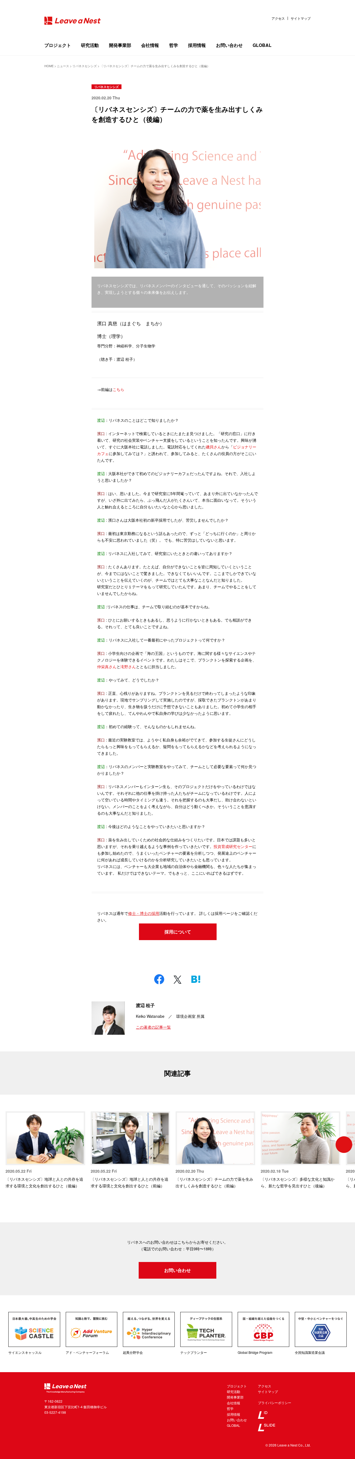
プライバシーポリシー (274, 1402)
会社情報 (150, 45)
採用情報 (197, 45)
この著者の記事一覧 (153, 1027)
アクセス (278, 18)
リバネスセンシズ (106, 87)
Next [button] (344, 1144)
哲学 (173, 45)
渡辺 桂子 (145, 1005)
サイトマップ (301, 18)
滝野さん (128, 666)
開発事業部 (120, 45)
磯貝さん (213, 447)
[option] (45, 1150)
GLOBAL (262, 45)
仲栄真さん (106, 666)
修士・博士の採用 (143, 913)
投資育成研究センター (233, 846)
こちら (118, 389)
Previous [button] (11, 1144)
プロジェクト (57, 45)
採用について (177, 931)
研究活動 (90, 45)
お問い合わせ (229, 45)
